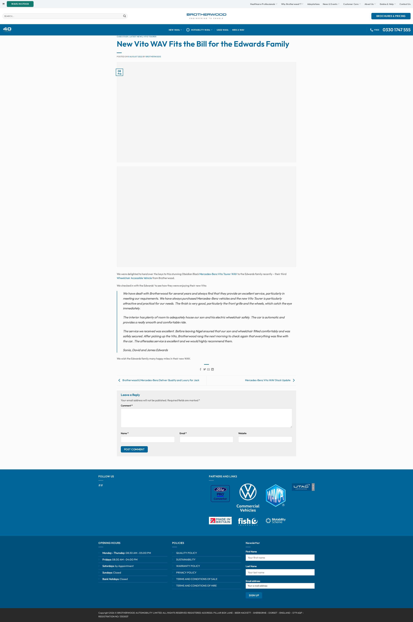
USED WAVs (222, 30)
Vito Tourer (149, 36)
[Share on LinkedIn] (212, 369)
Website (242, 433)
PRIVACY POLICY (186, 572)
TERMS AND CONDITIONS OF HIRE (196, 585)
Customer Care (350, 4)
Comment (127, 405)
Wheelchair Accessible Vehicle (134, 278)
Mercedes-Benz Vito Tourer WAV (218, 274)
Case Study (123, 36)
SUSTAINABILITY (186, 559)
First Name (251, 551)
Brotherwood (153, 56)
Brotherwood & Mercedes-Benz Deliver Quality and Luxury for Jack (160, 380)
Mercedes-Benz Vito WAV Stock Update (268, 380)
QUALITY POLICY (186, 552)
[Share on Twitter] (204, 369)
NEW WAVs (174, 30)
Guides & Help (387, 4)
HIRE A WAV (238, 30)
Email (183, 433)
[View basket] (3, 4)
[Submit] (124, 16)
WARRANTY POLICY (188, 566)
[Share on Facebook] (200, 369)
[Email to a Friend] (208, 369)
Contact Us (405, 4)
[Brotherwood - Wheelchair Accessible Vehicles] (206, 16)
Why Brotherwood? (291, 4)
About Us (369, 4)
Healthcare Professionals (262, 4)
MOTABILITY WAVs (200, 30)
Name (125, 433)
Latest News (136, 36)
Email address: (253, 581)
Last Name (251, 566)
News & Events (330, 4)
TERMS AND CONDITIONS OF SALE (196, 579)
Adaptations (313, 4)
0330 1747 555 (397, 29)
